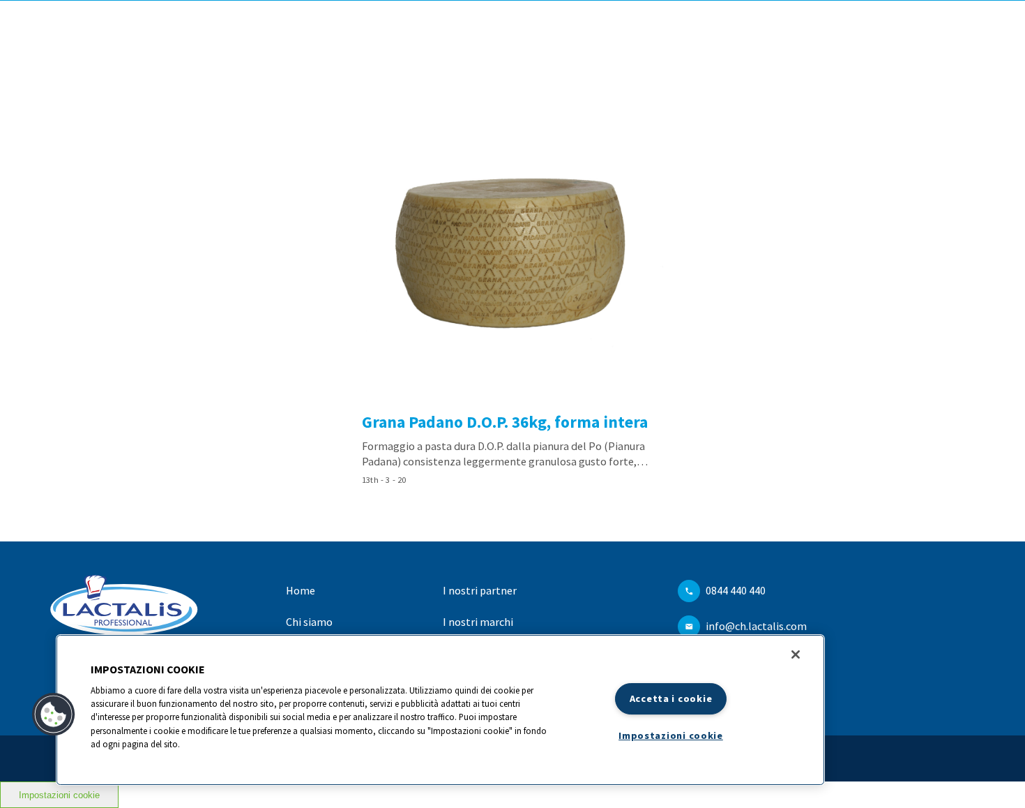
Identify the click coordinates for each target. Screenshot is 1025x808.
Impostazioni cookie (59, 795)
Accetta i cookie (671, 698)
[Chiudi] (795, 654)
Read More (512, 295)
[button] (53, 714)
